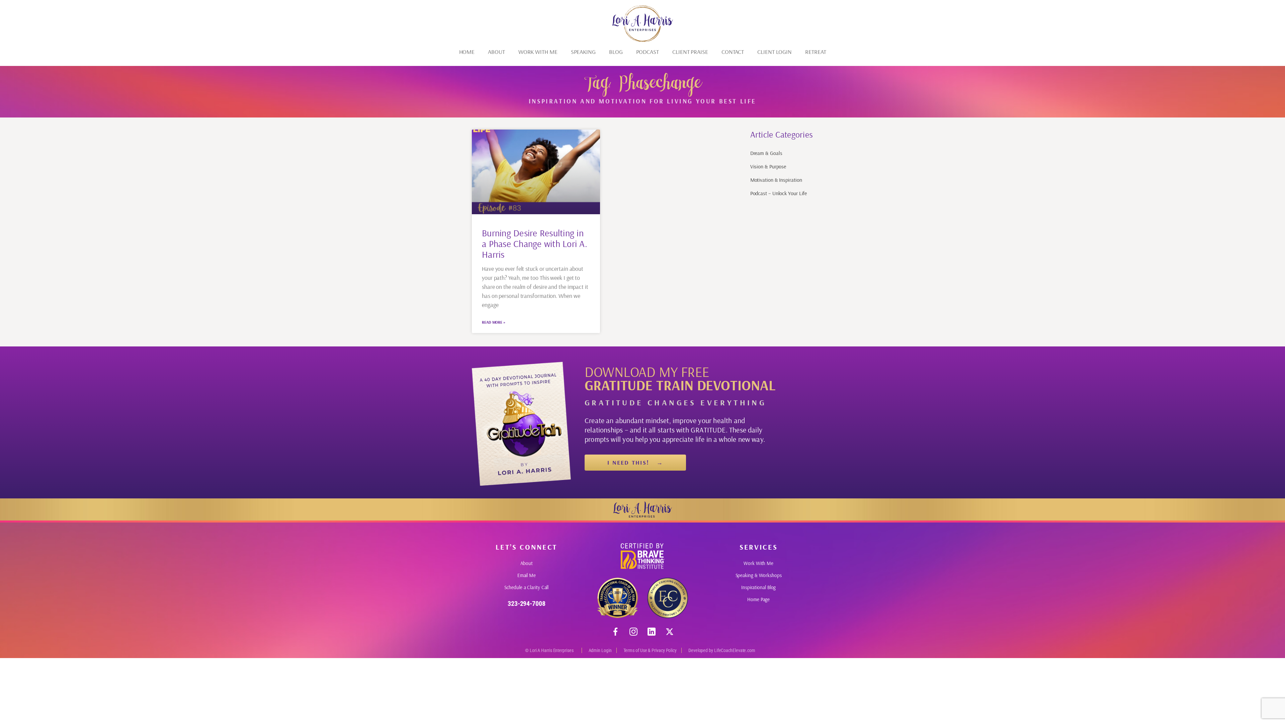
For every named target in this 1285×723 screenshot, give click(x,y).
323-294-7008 (526, 603)
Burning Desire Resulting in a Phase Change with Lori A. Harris (534, 243)
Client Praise (690, 52)
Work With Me (538, 52)
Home (467, 52)
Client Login (774, 52)
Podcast (647, 52)
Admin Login (600, 650)
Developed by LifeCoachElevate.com (721, 650)
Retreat (815, 52)
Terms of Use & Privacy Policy (650, 650)
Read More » (493, 322)
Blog (616, 52)
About (496, 52)
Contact (732, 52)
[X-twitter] (670, 632)
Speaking (583, 52)
